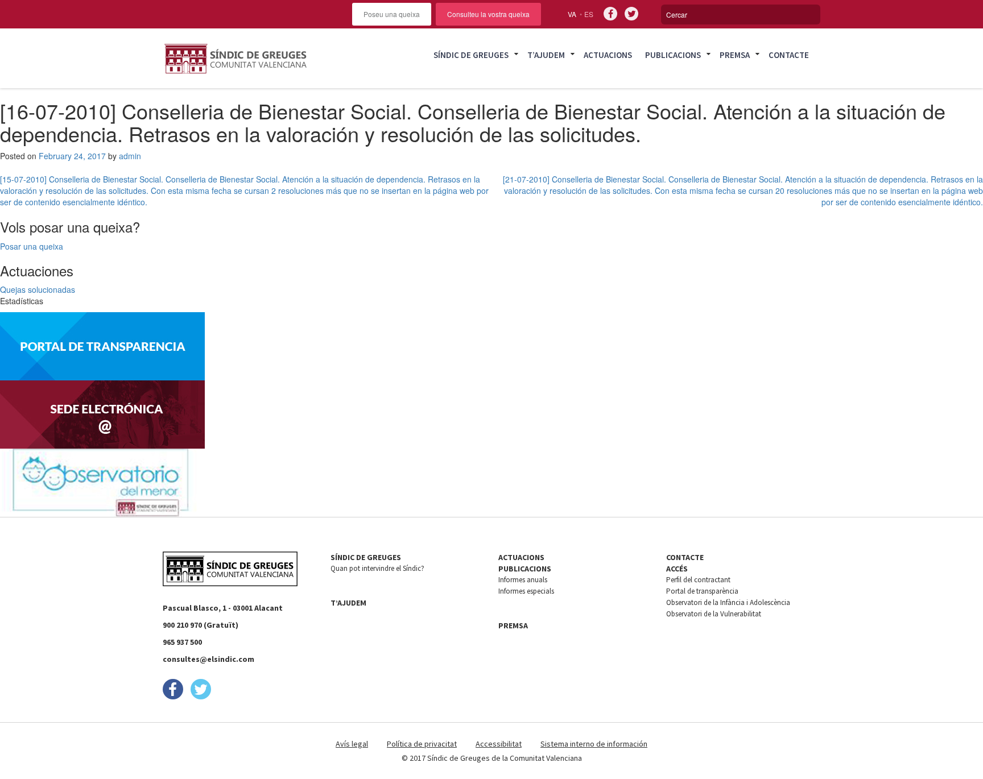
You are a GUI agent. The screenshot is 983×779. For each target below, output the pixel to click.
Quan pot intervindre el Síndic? (377, 568)
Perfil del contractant (698, 580)
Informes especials (526, 591)
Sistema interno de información (593, 744)
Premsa (735, 54)
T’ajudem (546, 54)
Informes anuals (522, 580)
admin (130, 155)
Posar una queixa (31, 246)
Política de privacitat (422, 744)
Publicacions (673, 54)
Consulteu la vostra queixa (488, 14)
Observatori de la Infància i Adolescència (728, 602)
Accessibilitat (499, 744)
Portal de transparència (702, 591)
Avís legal (352, 744)
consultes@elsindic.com (208, 659)
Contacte (789, 54)
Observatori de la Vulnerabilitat (713, 614)
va (572, 14)
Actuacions (608, 54)
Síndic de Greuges (471, 54)
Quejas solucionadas (37, 289)
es (588, 14)
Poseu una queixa (392, 14)
